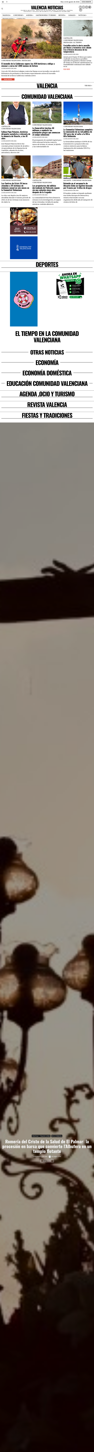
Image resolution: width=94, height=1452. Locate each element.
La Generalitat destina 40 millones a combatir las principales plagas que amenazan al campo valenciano (46, 131)
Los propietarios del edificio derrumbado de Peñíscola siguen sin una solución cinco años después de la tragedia (46, 189)
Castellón (67, 38)
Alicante (67, 180)
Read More (8, 79)
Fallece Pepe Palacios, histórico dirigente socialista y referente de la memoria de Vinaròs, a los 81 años (15, 135)
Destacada (26, 60)
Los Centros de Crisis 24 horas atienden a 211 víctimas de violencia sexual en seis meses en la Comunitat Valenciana (15, 186)
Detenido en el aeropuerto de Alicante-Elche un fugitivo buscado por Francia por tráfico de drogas (78, 185)
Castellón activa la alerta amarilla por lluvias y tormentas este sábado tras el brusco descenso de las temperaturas (77, 48)
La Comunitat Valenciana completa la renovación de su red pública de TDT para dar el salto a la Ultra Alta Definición (78, 132)
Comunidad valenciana (11, 60)
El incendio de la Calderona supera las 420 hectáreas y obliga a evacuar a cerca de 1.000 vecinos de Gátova (28, 65)
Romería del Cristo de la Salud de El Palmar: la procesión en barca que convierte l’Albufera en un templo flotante (47, 1146)
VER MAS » (88, 85)
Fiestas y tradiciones (41, 1136)
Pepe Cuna (57, 1156)
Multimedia (57, 1136)
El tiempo (77, 42)
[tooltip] (80, 7)
